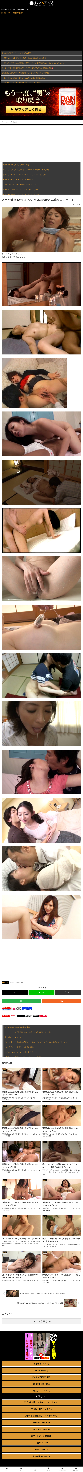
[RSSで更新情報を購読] (61, 1001)
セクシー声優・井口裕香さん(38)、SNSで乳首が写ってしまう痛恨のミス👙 (28, 68)
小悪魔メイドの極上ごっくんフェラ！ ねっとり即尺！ (21, 190)
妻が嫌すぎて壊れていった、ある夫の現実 (16, 53)
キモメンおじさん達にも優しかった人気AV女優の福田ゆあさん (23, 78)
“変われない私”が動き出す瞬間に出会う (18, 1027)
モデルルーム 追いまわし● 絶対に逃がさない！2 (19, 184)
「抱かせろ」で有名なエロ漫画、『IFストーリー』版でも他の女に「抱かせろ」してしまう (33, 63)
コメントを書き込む (41, 1321)
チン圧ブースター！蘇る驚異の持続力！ (12, 13)
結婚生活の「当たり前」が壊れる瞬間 (16, 165)
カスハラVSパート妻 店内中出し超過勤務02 (18, 180)
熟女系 (6, 982)
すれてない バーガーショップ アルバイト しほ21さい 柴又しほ (24, 175)
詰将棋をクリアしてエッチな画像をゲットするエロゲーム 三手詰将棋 (25, 73)
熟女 (13, 982)
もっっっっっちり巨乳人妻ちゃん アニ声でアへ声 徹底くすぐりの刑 (26, 170)
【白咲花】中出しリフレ (13, 1037)
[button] (68, 992)
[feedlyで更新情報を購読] (21, 1001)
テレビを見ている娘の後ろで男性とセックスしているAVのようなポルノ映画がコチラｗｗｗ (36, 1042)
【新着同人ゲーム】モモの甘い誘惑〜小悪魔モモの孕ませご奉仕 (24, 58)
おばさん (20, 982)
